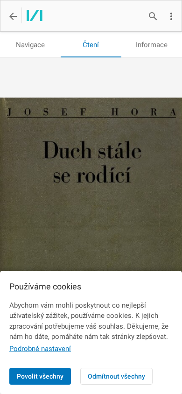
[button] (171, 16)
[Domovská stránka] (31, 16)
